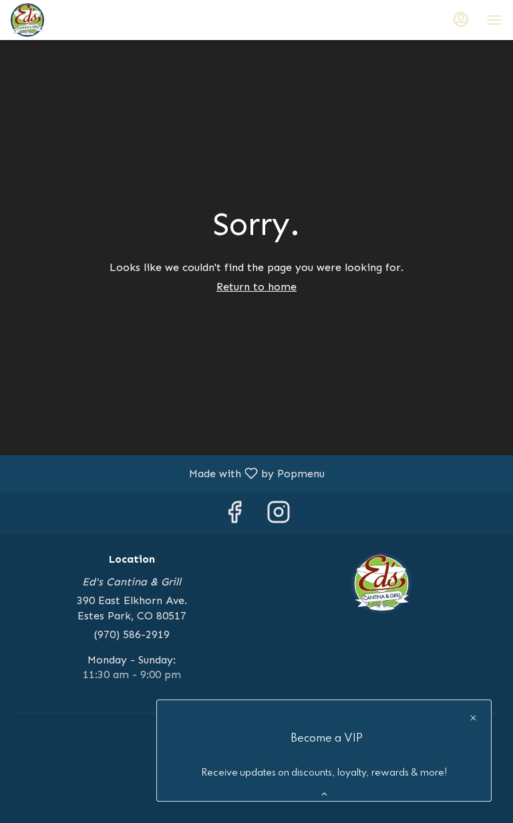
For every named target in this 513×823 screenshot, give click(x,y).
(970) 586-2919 (132, 634)
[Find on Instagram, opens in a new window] (279, 516)
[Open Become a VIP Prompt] (324, 794)
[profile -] (461, 19)
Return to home (256, 286)
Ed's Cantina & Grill (381, 583)
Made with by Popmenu (167, 473)
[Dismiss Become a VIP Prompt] (473, 718)
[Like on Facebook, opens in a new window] (234, 516)
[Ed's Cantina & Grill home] (71, 20)
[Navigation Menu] (494, 20)
